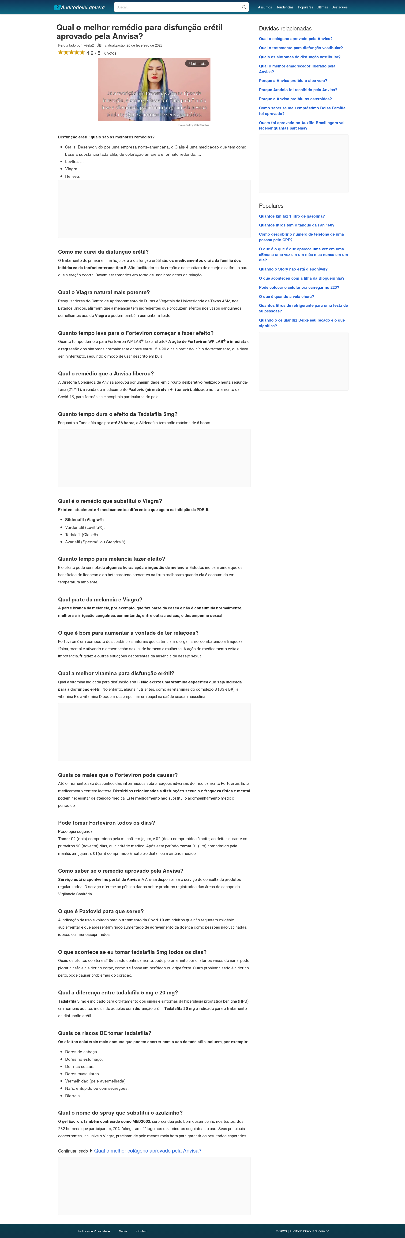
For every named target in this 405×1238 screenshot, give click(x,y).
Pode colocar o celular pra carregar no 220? (299, 287)
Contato (141, 1231)
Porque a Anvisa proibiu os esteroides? (295, 98)
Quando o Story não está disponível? (293, 269)
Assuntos (265, 6)
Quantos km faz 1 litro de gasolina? (292, 216)
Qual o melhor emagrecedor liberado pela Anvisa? (297, 68)
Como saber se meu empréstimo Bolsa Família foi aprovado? (302, 110)
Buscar (244, 7)
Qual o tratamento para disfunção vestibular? (301, 47)
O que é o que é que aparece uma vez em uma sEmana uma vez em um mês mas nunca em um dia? (303, 254)
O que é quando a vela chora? (286, 296)
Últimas (322, 6)
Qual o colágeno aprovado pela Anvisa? (296, 38)
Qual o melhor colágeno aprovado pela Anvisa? (147, 1150)
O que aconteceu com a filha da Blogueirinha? (302, 278)
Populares (305, 6)
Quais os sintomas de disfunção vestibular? (300, 56)
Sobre (123, 1231)
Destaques (339, 6)
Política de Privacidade (94, 1231)
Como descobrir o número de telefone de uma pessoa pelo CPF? (301, 236)
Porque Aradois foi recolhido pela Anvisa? (298, 89)
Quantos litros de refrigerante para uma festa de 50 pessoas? (303, 308)
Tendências (284, 6)
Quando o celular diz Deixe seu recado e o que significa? (302, 322)
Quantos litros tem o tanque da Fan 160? (296, 225)
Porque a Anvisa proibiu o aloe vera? (293, 80)
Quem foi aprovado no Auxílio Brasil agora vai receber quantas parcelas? (302, 125)
